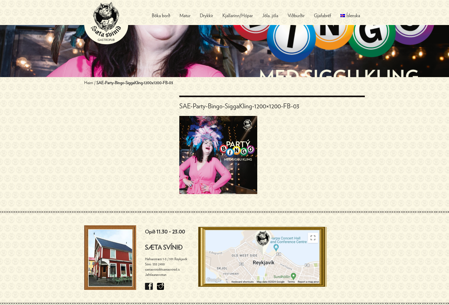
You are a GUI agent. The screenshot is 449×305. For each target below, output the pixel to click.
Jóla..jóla (270, 16)
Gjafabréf (322, 16)
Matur (185, 16)
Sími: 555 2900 (155, 264)
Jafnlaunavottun (155, 275)
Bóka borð (161, 16)
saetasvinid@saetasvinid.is (162, 269)
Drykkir (206, 16)
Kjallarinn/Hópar (237, 16)
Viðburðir (296, 16)
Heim (88, 83)
